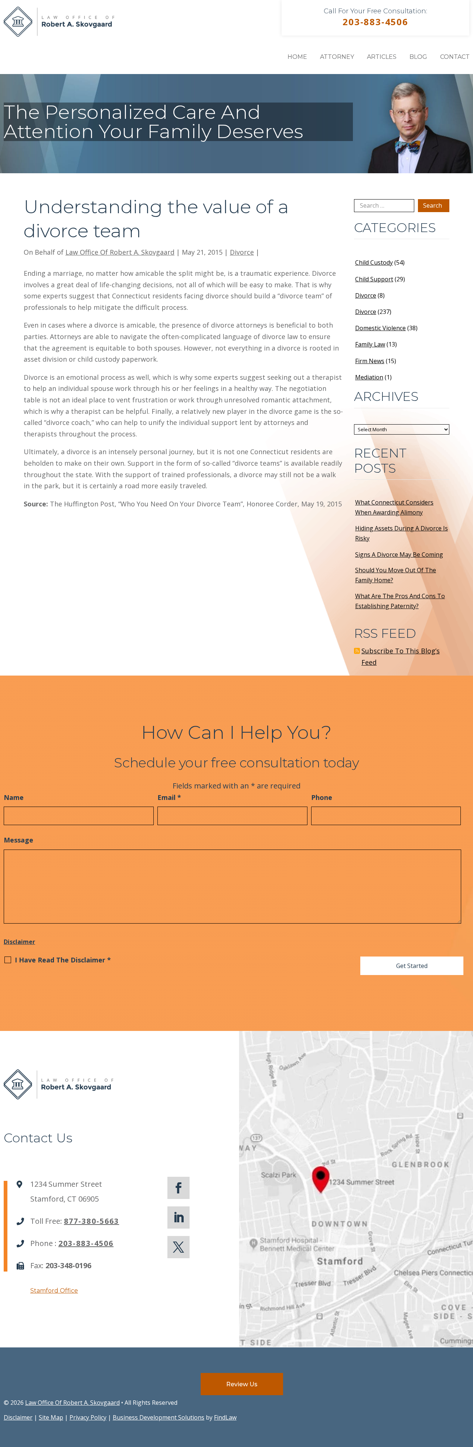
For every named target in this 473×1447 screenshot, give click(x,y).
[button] (465, 1393)
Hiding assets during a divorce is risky (401, 533)
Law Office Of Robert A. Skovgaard (119, 252)
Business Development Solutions (158, 1417)
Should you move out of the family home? (395, 575)
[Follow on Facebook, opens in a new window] (178, 1188)
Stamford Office (54, 1290)
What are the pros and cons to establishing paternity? (400, 601)
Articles (382, 56)
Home (297, 56)
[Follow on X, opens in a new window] (178, 1247)
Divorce (242, 252)
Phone (321, 797)
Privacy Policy (87, 1417)
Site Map (51, 1417)
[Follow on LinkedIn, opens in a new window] (178, 1217)
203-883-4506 (375, 22)
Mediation (369, 377)
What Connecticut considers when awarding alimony (394, 507)
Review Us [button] (242, 1384)
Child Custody (374, 262)
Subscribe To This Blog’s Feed (400, 656)
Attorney (337, 56)
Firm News (369, 361)
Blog (418, 56)
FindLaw (225, 1417)
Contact (455, 56)
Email (169, 797)
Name (14, 797)
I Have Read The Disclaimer (63, 960)
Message (18, 839)
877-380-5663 (91, 1221)
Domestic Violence (380, 328)
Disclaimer (19, 942)
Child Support (374, 279)
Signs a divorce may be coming (399, 554)
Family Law (370, 344)
